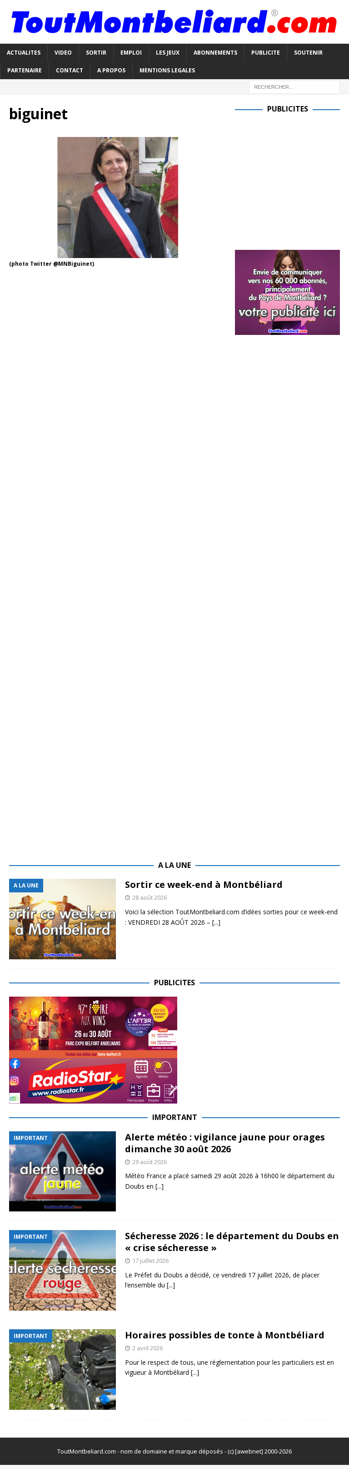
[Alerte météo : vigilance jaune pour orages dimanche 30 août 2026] (62, 1171)
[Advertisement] (292, 180)
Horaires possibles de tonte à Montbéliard (224, 1335)
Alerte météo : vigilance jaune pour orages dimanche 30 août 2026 (225, 1143)
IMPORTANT (174, 1117)
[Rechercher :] (294, 86)
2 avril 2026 (147, 1348)
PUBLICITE (265, 52)
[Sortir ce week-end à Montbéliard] (62, 919)
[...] (216, 922)
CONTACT (69, 70)
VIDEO (63, 52)
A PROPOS (111, 70)
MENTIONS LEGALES (167, 70)
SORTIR (96, 52)
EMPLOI (131, 52)
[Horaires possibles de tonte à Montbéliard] (62, 1369)
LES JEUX (167, 52)
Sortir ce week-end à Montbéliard (204, 884)
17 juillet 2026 (150, 1260)
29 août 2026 (149, 1162)
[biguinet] (118, 252)
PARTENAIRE (24, 70)
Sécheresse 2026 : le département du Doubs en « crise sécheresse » (232, 1242)
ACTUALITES (23, 52)
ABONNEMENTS (215, 52)
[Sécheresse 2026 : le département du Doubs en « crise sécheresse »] (62, 1270)
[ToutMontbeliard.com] (174, 38)
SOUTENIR (308, 52)
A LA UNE (174, 865)
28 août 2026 (149, 897)
